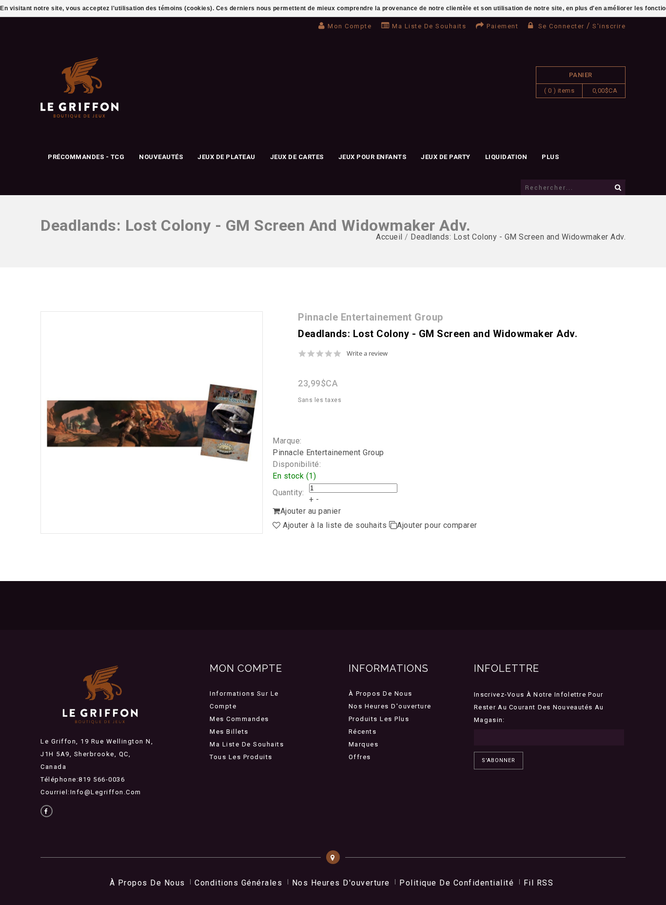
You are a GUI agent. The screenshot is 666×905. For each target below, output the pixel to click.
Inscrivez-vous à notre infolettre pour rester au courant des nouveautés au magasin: (539, 707)
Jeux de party (445, 157)
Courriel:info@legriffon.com (90, 792)
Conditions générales (238, 882)
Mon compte (350, 26)
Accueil (389, 236)
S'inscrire (609, 26)
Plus (550, 157)
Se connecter (561, 26)
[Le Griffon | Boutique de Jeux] (79, 88)
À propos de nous (380, 693)
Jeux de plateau (226, 157)
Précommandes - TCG (86, 157)
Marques (364, 744)
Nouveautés (161, 157)
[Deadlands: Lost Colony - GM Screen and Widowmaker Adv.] (151, 422)
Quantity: (288, 492)
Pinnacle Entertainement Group (328, 452)
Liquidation (506, 157)
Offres (360, 757)
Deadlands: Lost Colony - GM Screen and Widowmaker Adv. (518, 236)
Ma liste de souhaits (429, 26)
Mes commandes (239, 719)
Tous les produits (241, 757)
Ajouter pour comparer (437, 525)
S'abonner (498, 760)
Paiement (502, 26)
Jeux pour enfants (372, 157)
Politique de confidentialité (456, 882)
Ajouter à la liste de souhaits (335, 525)
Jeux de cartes (297, 157)
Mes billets (229, 731)
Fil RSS (539, 882)
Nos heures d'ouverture (390, 706)
